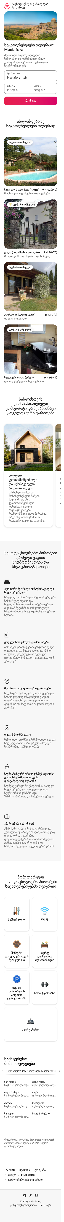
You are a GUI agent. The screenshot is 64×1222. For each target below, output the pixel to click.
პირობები (45, 1205)
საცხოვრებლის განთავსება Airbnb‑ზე (30, 5)
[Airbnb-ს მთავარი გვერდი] (7, 5)
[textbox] (17, 90)
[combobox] (30, 77)
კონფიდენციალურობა (23, 1205)
